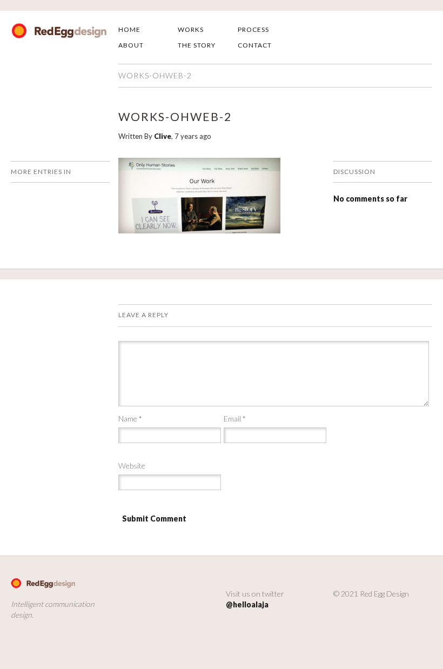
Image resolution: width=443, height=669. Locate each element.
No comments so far (370, 198)
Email (235, 418)
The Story (197, 45)
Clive (162, 136)
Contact (255, 45)
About (131, 45)
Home (129, 29)
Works (191, 29)
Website (131, 465)
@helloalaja (247, 604)
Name (130, 418)
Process (253, 29)
